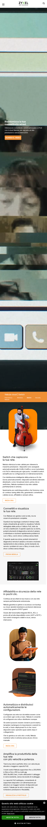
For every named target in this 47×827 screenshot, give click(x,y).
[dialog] (23, 813)
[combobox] (44, 803)
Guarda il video (13, 138)
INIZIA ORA (9, 500)
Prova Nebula (12, 554)
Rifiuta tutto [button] (35, 817)
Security (38, 398)
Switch (29, 398)
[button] (23, 823)
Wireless (20, 398)
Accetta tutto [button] (12, 817)
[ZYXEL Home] (23, 3)
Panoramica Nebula (8, 398)
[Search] (43, 3)
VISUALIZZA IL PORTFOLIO (16, 795)
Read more (10, 813)
